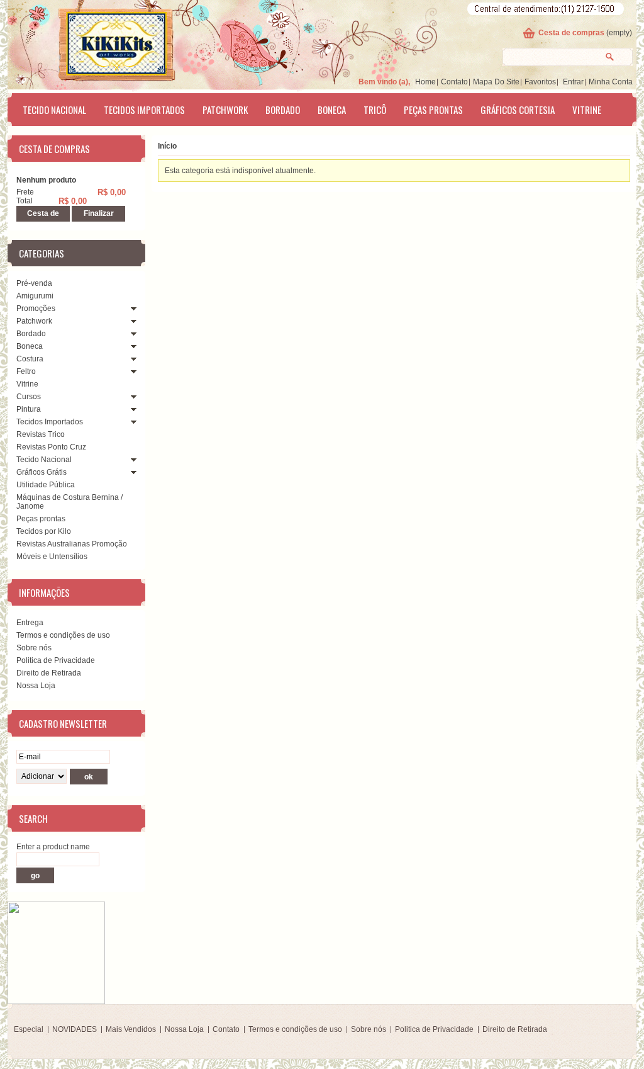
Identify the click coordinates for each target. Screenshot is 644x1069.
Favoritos (540, 81)
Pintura (28, 409)
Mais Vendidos (131, 1029)
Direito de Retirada (48, 673)
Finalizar (99, 213)
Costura (29, 358)
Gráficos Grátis (41, 472)
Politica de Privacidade (55, 660)
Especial (28, 1029)
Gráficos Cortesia (517, 109)
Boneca (332, 109)
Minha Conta (611, 81)
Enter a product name (53, 846)
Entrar (573, 81)
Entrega (29, 622)
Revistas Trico (40, 434)
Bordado (282, 109)
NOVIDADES (74, 1029)
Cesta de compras (571, 32)
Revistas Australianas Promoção (71, 544)
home (425, 81)
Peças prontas (433, 109)
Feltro (26, 371)
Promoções (35, 308)
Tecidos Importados (144, 109)
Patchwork (225, 109)
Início (167, 146)
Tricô (375, 109)
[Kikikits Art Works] (99, 42)
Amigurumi (34, 295)
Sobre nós (34, 647)
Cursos (28, 396)
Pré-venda (34, 283)
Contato (454, 81)
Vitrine (586, 109)
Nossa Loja (35, 685)
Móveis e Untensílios (51, 556)
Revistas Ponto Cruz (51, 447)
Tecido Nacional (54, 109)
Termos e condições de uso (63, 635)
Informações (44, 592)
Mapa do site (496, 81)
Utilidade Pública (45, 484)
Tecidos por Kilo (43, 531)
